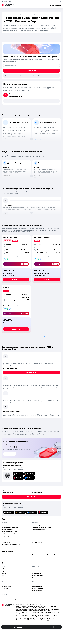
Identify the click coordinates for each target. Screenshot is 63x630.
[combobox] (31, 65)
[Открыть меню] (60, 1)
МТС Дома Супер (10, 238)
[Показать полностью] (31, 139)
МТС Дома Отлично (42, 238)
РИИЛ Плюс (8, 288)
